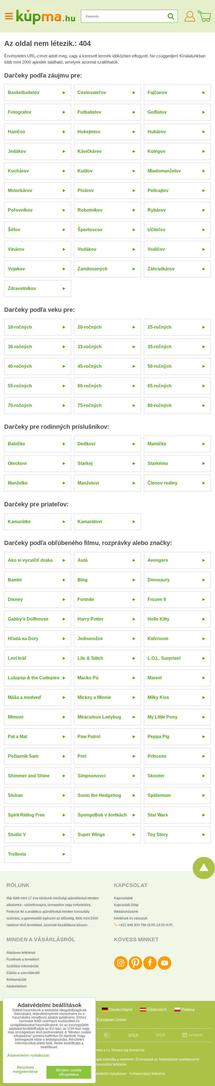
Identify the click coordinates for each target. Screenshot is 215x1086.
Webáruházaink (126, 912)
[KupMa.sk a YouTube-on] (164, 969)
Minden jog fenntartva (127, 1050)
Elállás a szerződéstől (23, 973)
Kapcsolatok (123, 898)
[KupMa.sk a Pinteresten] (135, 969)
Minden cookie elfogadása (69, 1072)
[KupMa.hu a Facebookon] (150, 969)
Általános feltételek (20, 953)
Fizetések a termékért (22, 959)
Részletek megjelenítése (25, 1069)
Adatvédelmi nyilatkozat (108, 1074)
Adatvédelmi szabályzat (177, 1059)
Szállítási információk (22, 966)
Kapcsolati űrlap (126, 905)
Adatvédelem (16, 986)
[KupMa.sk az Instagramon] (121, 969)
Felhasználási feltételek (109, 1064)
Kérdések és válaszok (130, 918)
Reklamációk (16, 980)
